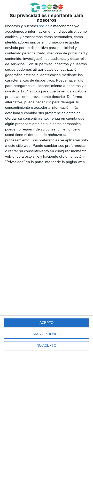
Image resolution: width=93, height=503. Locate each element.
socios (44, 26)
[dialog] (46, 251)
